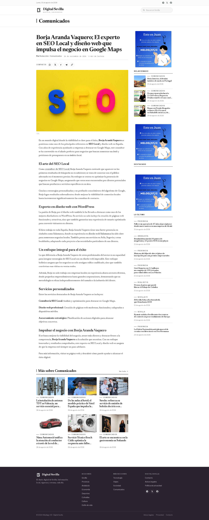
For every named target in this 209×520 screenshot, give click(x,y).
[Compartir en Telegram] (66, 64)
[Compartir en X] (55, 64)
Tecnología (117, 478)
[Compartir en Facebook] (61, 64)
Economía (86, 489)
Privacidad (160, 515)
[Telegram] (163, 2)
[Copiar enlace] (72, 64)
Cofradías (86, 497)
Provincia (85, 482)
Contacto (149, 478)
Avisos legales (151, 482)
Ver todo (122, 371)
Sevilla (84, 478)
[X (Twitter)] (167, 2)
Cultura (85, 501)
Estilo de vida (87, 505)
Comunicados (54, 21)
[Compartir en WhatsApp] (49, 64)
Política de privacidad (153, 486)
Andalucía (86, 486)
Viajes (115, 482)
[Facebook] (171, 2)
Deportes (86, 493)
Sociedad (117, 486)
